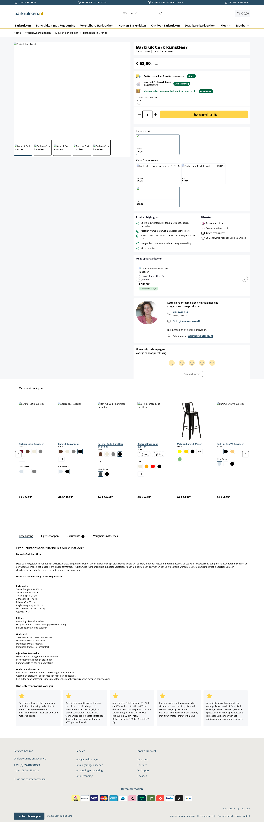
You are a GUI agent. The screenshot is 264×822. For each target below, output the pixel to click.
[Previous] (139, 279)
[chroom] (21, 471)
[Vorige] (18, 454)
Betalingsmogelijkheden (89, 765)
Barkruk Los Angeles (68, 443)
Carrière (142, 765)
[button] (139, 102)
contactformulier (35, 779)
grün (160, 454)
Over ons (143, 759)
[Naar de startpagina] (29, 13)
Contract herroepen (29, 816)
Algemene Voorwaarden (182, 816)
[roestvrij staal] (100, 474)
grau (145, 454)
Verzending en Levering (89, 770)
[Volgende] (245, 454)
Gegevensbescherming (229, 816)
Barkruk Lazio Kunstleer (31, 443)
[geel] (179, 451)
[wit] (27, 471)
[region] (132, 454)
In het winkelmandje (204, 114)
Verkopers (143, 770)
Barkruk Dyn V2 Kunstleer (230, 443)
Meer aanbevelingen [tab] (31, 388)
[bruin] (27, 451)
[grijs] (40, 451)
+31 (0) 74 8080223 (27, 765)
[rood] (153, 466)
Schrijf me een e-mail (186, 321)
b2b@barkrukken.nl (200, 336)
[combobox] (139, 13)
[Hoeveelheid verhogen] (155, 114)
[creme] (34, 451)
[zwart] (80, 451)
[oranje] (146, 466)
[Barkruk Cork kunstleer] (72, 90)
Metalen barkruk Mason (189, 443)
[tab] (26, 536)
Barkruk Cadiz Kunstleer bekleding (110, 445)
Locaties (142, 776)
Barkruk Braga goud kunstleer (148, 445)
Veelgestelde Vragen (87, 759)
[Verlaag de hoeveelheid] (139, 114)
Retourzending (84, 776)
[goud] (186, 451)
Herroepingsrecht (206, 816)
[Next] (245, 279)
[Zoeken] (161, 13)
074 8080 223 (180, 312)
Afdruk (246, 816)
